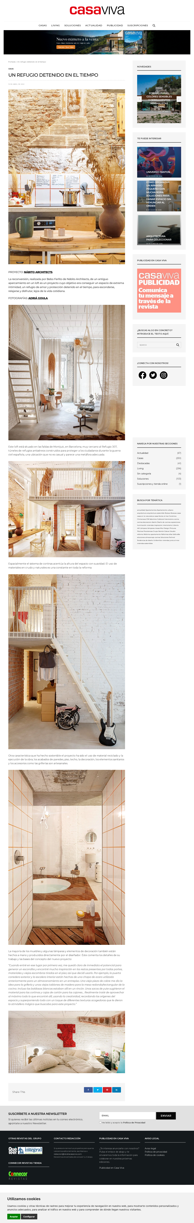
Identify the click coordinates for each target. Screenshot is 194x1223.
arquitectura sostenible (155, 513)
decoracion (147, 522)
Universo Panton (158, 172)
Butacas (174, 513)
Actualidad (93, 25)
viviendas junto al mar (170, 540)
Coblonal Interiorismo (165, 519)
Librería (176, 525)
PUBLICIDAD (115, 25)
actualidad (141, 510)
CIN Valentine (151, 519)
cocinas (140, 522)
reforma (140, 534)
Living (55, 25)
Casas (43, 25)
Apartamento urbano (165, 510)
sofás (178, 534)
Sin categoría (144, 474)
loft (138, 528)
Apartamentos (151, 510)
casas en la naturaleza (145, 516)
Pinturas (173, 528)
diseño (154, 522)
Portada (11, 62)
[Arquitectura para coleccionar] (159, 229)
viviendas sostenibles (145, 543)
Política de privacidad (156, 1151)
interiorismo (167, 525)
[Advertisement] (159, 411)
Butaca (167, 513)
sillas (170, 534)
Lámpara (143, 528)
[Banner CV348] (97, 42)
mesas (157, 528)
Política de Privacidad (134, 1122)
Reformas (164, 534)
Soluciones (72, 25)
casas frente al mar (161, 516)
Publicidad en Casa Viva (111, 1167)
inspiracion (158, 525)
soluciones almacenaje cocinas (148, 537)
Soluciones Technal (168, 537)
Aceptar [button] (14, 1216)
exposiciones (175, 522)
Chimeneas (141, 519)
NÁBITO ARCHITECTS (38, 272)
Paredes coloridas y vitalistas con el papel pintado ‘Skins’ (159, 100)
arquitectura (142, 513)
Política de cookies (154, 1155)
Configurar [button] (29, 1216)
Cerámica (172, 516)
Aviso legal (150, 1148)
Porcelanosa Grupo (151, 531)
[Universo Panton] (159, 162)
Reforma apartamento (152, 534)
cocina (176, 519)
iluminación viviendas (145, 525)
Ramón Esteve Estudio (166, 531)
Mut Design (164, 528)
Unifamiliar (157, 540)
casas (179, 513)
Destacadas (143, 463)
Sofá (174, 534)
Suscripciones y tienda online (152, 484)
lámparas (151, 528)
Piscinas (140, 531)
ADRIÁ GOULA (38, 298)
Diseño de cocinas (163, 522)
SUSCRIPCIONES (137, 25)
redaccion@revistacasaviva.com (68, 1154)
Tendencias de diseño (145, 540)
